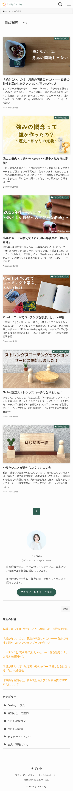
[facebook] (32, 768)
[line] (40, 768)
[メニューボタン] (68, 4)
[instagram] (36, 768)
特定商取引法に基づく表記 (36, 780)
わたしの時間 (15, 728)
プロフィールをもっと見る (36, 592)
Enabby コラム (16, 705)
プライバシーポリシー (25, 775)
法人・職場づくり (18, 744)
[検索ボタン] (60, 4)
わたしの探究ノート (19, 721)
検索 (65, 608)
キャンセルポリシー (48, 775)
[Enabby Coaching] (11, 4)
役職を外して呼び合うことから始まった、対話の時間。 (36, 628)
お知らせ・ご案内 (18, 713)
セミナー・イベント (19, 736)
